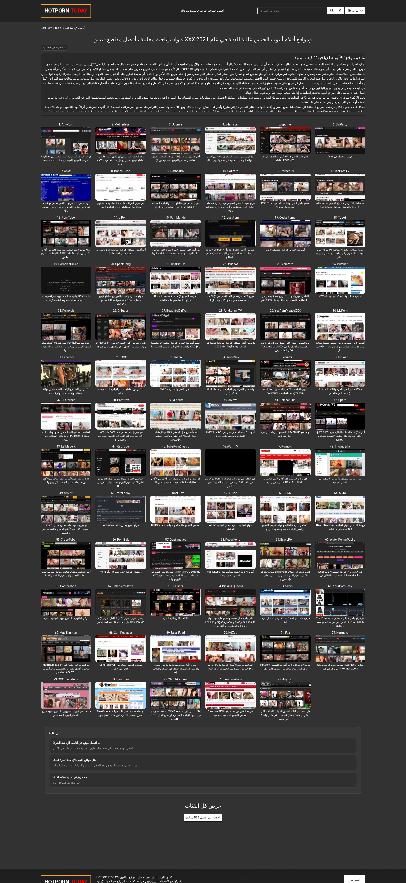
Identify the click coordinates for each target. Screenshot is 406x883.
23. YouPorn (285, 264)
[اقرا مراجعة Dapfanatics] (175, 556)
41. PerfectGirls (285, 400)
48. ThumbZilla (340, 446)
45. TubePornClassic (175, 446)
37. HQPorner (66, 400)
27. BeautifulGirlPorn (175, 310)
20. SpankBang (121, 264)
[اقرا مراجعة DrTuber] (120, 327)
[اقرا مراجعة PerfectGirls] (285, 416)
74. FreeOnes (120, 679)
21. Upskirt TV (175, 264)
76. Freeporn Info (230, 679)
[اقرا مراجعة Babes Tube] (120, 187)
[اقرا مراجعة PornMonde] (175, 234)
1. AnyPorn (66, 124)
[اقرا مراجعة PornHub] (66, 327)
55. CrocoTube (65, 539)
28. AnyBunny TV (230, 310)
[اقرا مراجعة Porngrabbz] (66, 602)
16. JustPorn (230, 217)
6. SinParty (340, 124)
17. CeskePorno (285, 217)
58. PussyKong (230, 539)
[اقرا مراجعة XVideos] (230, 280)
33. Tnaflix (175, 357)
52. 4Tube (230, 493)
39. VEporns (176, 400)
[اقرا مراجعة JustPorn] (230, 234)
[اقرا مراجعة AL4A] (340, 509)
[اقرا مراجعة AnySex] (285, 695)
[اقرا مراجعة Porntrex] (120, 416)
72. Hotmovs (340, 632)
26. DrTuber (120, 310)
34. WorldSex (230, 357)
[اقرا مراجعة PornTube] (66, 234)
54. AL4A (340, 493)
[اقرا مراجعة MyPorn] (340, 327)
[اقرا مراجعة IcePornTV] (340, 187)
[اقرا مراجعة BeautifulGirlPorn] (175, 327)
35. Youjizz (285, 357)
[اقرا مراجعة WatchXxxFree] (175, 695)
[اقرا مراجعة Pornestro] (175, 187)
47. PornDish (285, 446)
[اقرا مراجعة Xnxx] (66, 187)
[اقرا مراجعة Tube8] (340, 234)
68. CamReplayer (120, 632)
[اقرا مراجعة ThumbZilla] (340, 463)
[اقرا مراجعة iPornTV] (230, 463)
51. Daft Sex (175, 493)
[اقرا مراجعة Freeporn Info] (230, 695)
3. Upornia (175, 124)
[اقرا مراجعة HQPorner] (66, 416)
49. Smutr (66, 493)
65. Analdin (285, 586)
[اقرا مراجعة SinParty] (340, 141)
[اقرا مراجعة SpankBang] (120, 280)
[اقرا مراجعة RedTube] (120, 463)
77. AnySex (285, 679)
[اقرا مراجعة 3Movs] (230, 416)
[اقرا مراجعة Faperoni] (66, 373)
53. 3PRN (285, 493)
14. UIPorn (121, 217)
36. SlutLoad (340, 357)
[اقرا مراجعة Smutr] (66, 509)
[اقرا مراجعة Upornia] (175, 141)
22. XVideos (230, 264)
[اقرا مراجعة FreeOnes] (120, 695)
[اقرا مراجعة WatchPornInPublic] (340, 556)
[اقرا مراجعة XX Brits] (175, 602)
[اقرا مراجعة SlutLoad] (340, 373)
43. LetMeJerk (65, 446)
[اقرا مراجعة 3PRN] (285, 509)
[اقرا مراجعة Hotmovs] (340, 649)
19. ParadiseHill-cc (66, 264)
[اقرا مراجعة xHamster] (230, 141)
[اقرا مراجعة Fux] (285, 649)
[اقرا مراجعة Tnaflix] (175, 373)
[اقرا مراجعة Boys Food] (175, 649)
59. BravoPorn (285, 539)
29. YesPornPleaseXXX (285, 310)
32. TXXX (121, 357)
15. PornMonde (175, 217)
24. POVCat (340, 264)
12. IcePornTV (340, 171)
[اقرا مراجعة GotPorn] (230, 187)
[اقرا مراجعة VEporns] (175, 416)
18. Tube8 (340, 217)
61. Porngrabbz (66, 586)
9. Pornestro (175, 171)
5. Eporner (285, 124)
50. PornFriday (120, 493)
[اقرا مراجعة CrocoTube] (66, 556)
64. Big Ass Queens (230, 586)
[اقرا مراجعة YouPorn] (285, 280)
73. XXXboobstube (65, 679)
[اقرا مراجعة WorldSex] (230, 373)
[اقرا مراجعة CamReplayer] (120, 649)
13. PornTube (66, 217)
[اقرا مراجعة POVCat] (340, 280)
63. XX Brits (175, 586)
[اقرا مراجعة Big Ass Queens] (230, 602)
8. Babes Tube (120, 171)
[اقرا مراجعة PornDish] (285, 463)
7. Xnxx (66, 171)
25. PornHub (66, 310)
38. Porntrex (120, 400)
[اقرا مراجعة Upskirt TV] (175, 280)
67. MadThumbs (66, 632)
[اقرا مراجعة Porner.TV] (285, 187)
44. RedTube (120, 446)
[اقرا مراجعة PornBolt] (120, 556)
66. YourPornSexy (340, 586)
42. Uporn (340, 400)
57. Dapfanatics (175, 539)
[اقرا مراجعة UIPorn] (120, 234)
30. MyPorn (340, 310)
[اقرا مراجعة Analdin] (285, 602)
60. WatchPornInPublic (340, 539)
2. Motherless (121, 124)
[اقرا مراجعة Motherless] (120, 141)
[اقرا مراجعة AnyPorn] (66, 141)
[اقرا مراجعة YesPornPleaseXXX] (285, 327)
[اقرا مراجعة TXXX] (120, 373)
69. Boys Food (175, 632)
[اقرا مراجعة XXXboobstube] (66, 695)
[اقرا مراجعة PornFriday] (120, 509)
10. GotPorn (230, 171)
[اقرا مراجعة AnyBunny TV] (230, 327)
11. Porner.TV (285, 171)
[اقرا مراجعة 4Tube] (230, 509)
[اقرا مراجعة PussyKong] (230, 556)
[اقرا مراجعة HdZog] (230, 649)
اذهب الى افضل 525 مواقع (203, 817)
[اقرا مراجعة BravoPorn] (285, 556)
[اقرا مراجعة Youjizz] (285, 373)
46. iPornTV (230, 446)
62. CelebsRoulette (120, 586)
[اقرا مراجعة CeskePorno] (285, 234)
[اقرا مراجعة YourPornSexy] (340, 602)
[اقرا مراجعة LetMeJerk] (66, 463)
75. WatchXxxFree (176, 679)
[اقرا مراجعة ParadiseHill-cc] (66, 280)
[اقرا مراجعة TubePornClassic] (175, 463)
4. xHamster (230, 124)
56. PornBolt (120, 539)
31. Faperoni (66, 357)
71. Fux (285, 632)
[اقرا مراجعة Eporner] (285, 141)
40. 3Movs (230, 400)
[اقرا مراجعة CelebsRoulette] (120, 602)
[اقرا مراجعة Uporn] (340, 416)
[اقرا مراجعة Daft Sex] (175, 509)
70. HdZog (230, 632)
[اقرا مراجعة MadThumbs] (66, 649)
